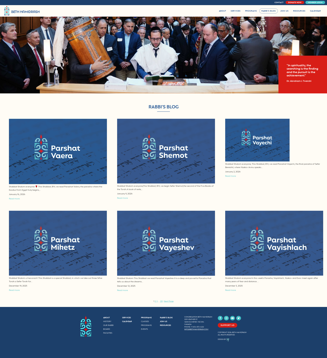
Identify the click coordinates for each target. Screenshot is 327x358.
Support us (227, 325)
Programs (146, 317)
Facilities (107, 333)
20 (161, 301)
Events (144, 329)
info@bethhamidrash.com (196, 329)
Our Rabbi (108, 325)
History (107, 321)
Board (106, 329)
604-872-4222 (198, 327)
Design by (222, 339)
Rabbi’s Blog (166, 317)
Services (126, 317)
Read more (14, 198)
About (106, 317)
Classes (145, 321)
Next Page (169, 301)
